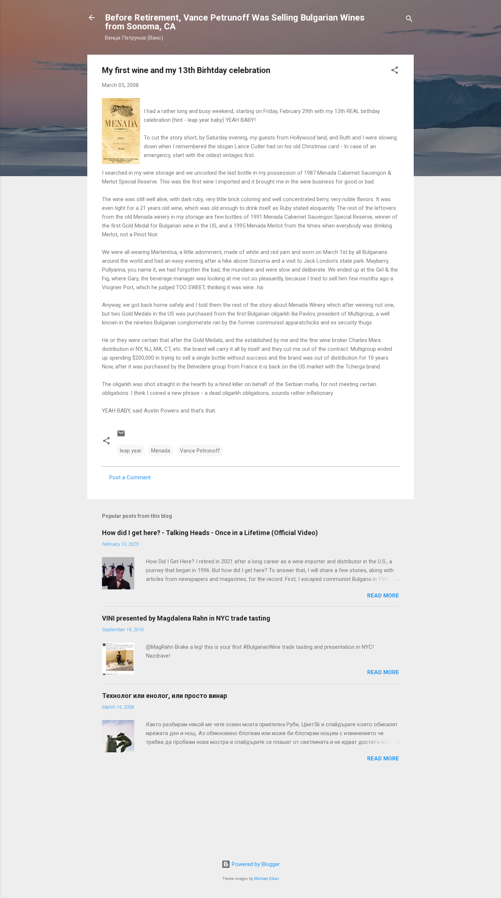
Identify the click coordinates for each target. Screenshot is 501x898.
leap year (131, 450)
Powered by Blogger (255, 864)
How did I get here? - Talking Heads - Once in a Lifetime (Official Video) (210, 533)
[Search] (409, 20)
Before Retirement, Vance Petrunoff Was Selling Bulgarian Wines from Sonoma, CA (235, 22)
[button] (394, 71)
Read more (383, 595)
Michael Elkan (266, 878)
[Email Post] (121, 436)
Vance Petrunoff (200, 450)
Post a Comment (130, 477)
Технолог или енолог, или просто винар (164, 695)
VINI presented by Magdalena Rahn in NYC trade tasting (186, 618)
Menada (160, 450)
